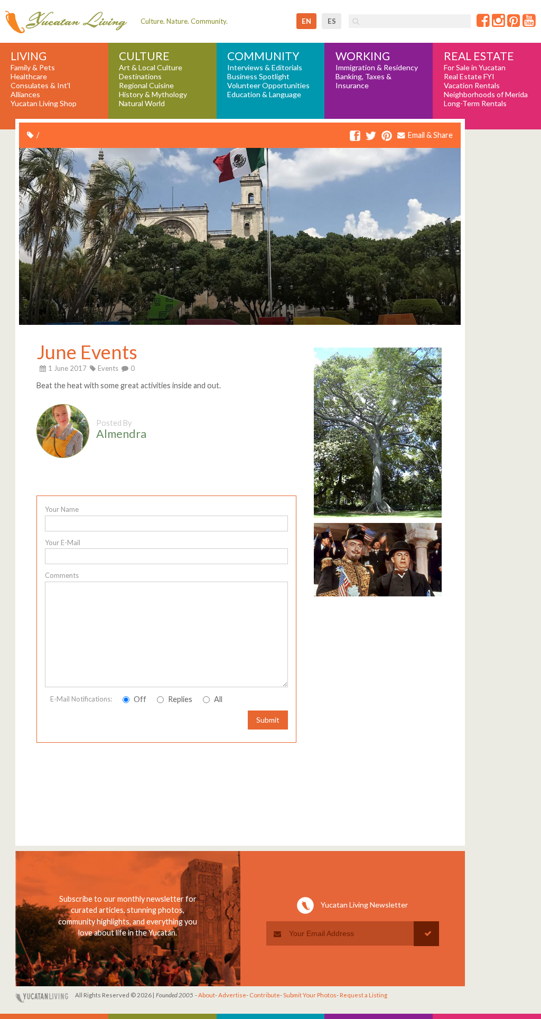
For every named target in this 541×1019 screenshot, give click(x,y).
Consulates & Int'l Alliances (40, 90)
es (332, 21)
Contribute (264, 995)
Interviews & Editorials (264, 67)
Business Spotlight (258, 76)
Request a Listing (363, 995)
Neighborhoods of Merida (486, 94)
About (206, 995)
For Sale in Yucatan (475, 67)
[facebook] (355, 136)
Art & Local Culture (150, 67)
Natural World (142, 103)
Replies (179, 699)
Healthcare (29, 76)
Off (139, 699)
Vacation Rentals (472, 85)
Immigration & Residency (376, 67)
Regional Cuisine (146, 85)
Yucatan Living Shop (44, 103)
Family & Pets (33, 67)
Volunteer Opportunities (268, 85)
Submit (267, 719)
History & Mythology (153, 94)
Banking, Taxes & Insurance (363, 81)
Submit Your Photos (310, 995)
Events (108, 368)
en (306, 21)
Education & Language (264, 94)
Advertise (232, 995)
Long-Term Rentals (475, 103)
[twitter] (371, 136)
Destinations (140, 76)
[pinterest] (386, 136)
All (217, 699)
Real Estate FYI (469, 76)
